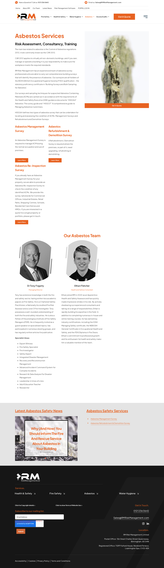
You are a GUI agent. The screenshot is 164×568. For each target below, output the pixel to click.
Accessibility (20, 561)
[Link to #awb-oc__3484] (146, 16)
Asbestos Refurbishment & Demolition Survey (110, 423)
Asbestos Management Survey (104, 419)
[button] (42, 458)
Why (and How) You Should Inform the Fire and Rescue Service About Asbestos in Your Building (46, 438)
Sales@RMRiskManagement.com (108, 2)
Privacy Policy (43, 561)
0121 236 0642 (43, 2)
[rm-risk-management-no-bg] (28, 472)
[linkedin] (148, 524)
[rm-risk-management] (27, 13)
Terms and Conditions (60, 561)
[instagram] (143, 524)
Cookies (32, 561)
